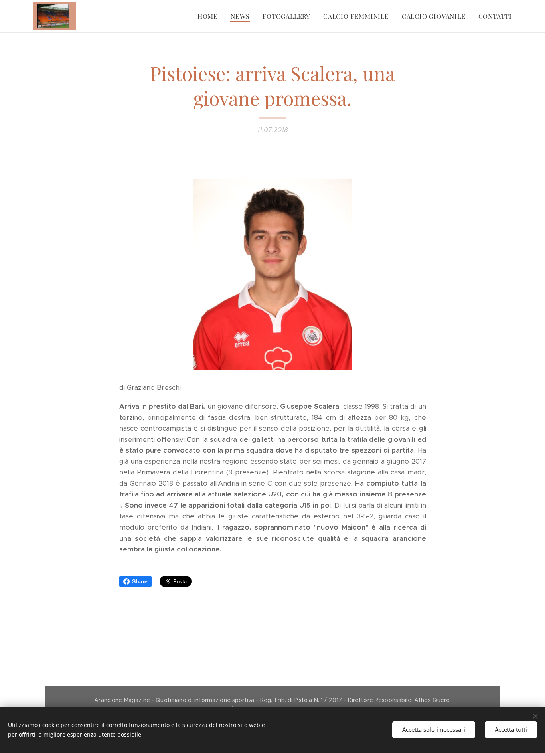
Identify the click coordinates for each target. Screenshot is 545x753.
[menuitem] (209, 16)
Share (140, 581)
